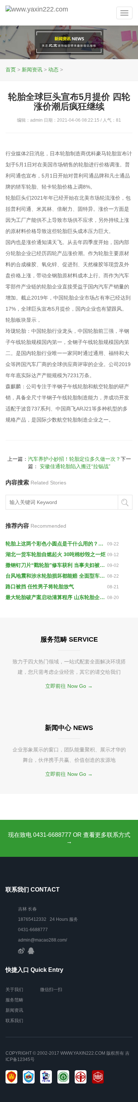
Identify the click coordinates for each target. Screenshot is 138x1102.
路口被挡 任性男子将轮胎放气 (40, 586)
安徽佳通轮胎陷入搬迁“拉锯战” (75, 466)
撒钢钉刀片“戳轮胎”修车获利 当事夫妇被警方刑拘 (56, 565)
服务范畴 (14, 1000)
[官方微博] (21, 950)
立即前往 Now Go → (69, 686)
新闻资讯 (32, 69)
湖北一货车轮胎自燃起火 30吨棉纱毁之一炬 (56, 554)
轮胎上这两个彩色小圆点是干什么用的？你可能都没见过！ (56, 544)
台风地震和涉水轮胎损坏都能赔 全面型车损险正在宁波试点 (56, 576)
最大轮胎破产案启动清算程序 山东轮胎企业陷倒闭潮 (56, 597)
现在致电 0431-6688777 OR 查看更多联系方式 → (69, 838)
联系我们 (14, 1020)
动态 (53, 69)
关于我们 (14, 989)
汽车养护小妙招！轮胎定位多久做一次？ (74, 459)
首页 (11, 69)
